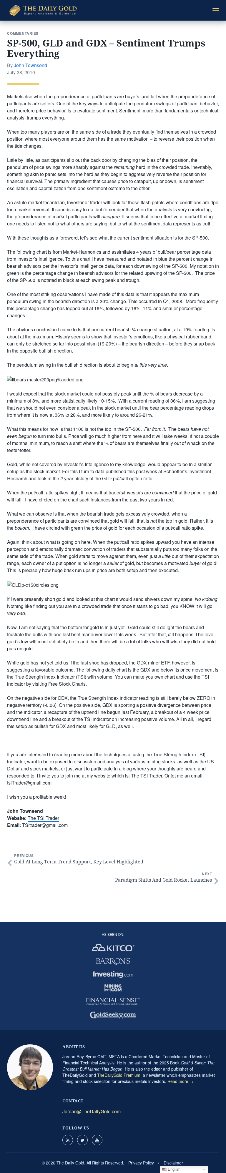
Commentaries (23, 33)
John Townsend (30, 65)
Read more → (180, 1081)
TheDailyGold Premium (118, 1075)
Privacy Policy (141, 1163)
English (173, 1169)
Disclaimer (173, 1163)
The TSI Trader (43, 818)
